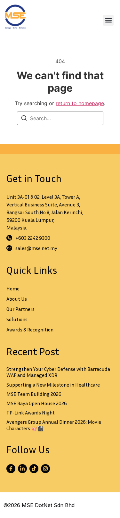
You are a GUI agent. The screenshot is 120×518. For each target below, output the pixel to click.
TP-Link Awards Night (30, 412)
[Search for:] (60, 118)
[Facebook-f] (10, 468)
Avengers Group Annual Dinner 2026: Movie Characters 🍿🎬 (53, 425)
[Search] (24, 119)
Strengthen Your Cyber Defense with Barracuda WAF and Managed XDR (58, 372)
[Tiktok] (33, 468)
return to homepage (80, 103)
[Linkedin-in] (22, 468)
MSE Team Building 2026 (33, 394)
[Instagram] (45, 468)
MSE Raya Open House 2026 (36, 403)
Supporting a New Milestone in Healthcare (53, 384)
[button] (108, 20)
